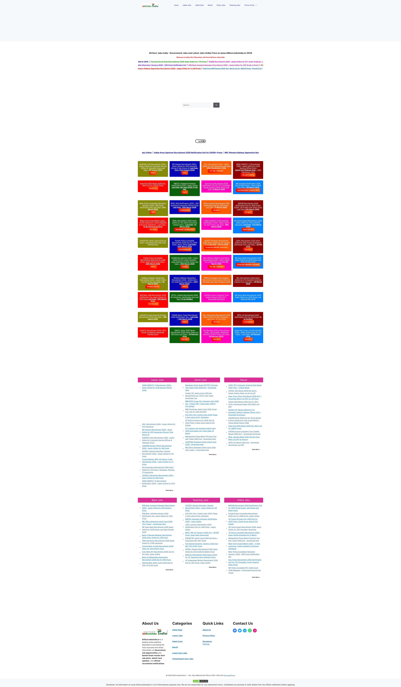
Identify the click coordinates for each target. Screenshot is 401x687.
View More (169, 490)
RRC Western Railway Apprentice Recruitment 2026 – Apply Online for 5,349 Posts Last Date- (216, 261)
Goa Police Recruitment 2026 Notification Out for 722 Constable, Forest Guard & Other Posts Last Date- (216, 186)
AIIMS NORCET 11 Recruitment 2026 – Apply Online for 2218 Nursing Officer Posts (157, 387)
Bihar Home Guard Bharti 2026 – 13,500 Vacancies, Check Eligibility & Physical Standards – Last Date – (153, 224)
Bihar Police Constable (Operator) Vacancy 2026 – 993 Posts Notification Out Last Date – (153, 206)
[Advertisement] (200, 26)
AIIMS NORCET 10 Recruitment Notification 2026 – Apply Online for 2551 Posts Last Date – (216, 224)
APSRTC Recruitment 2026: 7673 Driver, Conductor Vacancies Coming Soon (153, 332)
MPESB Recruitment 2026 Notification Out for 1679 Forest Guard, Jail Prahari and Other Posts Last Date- (248, 206)
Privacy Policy (209, 636)
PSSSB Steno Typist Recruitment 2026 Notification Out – (184, 317)
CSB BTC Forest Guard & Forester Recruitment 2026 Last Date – (153, 317)
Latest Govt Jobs (179, 653)
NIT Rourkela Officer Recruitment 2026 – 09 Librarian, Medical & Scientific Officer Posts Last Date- (216, 333)
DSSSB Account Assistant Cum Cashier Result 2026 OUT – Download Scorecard (216, 297)
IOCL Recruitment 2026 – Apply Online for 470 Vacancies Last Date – (216, 166)
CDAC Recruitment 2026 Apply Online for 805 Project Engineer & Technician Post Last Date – (248, 244)
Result (210, 5)
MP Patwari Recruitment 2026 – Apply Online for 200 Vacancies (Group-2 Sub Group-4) (185, 167)
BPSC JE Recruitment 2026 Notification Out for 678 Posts (247, 316)
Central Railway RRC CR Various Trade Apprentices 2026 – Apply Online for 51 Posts (157, 461)
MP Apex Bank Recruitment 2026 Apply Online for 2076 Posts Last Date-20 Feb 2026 (248, 260)
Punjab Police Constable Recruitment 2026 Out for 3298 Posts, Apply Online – (184, 244)
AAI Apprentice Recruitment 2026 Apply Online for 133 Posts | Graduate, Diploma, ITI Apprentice (158, 469)
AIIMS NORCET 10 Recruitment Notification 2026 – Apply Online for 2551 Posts (158, 483)
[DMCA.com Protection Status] (200, 682)
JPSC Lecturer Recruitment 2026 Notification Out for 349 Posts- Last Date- (216, 205)
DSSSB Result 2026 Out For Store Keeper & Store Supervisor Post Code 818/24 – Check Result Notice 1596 (244, 420)
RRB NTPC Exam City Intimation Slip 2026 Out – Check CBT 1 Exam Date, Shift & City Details (202, 403)
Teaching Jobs (234, 5)
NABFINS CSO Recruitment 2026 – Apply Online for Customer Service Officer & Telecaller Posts (158, 440)
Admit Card (199, 5)
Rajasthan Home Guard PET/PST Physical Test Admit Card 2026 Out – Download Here (201, 387)
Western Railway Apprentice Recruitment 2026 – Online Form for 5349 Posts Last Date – (185, 281)
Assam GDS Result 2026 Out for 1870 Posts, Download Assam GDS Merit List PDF (244, 404)
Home (176, 5)
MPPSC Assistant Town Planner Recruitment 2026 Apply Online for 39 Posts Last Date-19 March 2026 (216, 280)
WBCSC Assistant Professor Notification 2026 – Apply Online (185, 186)
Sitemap (206, 644)
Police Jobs (221, 5)
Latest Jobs (187, 5)
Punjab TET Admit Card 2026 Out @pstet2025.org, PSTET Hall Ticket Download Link (199, 395)
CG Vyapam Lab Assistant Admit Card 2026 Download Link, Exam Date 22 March (200, 430)
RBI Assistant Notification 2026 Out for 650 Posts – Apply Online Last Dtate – (248, 185)
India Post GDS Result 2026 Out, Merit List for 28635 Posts (153, 184)
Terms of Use (249, 5)
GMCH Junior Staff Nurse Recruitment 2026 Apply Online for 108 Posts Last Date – (184, 333)
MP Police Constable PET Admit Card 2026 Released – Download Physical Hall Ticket (244, 570)
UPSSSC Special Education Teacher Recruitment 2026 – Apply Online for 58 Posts (158, 453)
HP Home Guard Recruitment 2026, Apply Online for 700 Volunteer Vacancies (248, 224)
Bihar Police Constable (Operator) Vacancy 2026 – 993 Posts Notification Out (244, 554)
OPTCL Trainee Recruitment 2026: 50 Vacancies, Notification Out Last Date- (185, 297)
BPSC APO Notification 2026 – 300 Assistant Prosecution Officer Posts (185, 205)
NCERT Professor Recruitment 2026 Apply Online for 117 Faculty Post (216, 243)
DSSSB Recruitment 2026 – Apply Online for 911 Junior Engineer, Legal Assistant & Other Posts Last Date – (184, 261)
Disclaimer (207, 641)
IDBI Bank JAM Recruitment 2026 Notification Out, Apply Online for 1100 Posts (153, 298)
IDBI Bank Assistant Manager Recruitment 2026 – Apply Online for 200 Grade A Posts (158, 507)
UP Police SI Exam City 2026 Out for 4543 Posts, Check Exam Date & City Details (200, 422)
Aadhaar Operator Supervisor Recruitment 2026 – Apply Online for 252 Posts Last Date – (153, 281)
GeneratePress (229, 675)
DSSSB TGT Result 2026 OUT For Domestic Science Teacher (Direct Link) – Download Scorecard (244, 412)
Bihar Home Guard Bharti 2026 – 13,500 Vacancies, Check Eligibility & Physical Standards (244, 546)
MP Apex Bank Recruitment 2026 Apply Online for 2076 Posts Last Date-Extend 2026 (158, 529)
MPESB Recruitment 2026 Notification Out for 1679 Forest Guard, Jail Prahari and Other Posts (245, 507)
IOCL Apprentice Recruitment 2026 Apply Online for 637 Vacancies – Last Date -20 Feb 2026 (216, 317)
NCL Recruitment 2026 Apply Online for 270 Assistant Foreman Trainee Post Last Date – (248, 281)
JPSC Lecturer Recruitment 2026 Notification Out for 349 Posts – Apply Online (200, 527)
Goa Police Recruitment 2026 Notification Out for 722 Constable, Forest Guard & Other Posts (244, 562)
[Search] (216, 105)
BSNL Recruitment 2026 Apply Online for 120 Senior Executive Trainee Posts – (184, 224)
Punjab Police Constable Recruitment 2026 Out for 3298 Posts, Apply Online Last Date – (152, 261)
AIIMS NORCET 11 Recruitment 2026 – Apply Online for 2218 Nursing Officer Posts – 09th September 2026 (248, 168)
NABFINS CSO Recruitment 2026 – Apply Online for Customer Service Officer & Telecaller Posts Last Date (153, 167)
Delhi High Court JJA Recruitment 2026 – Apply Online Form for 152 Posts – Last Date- (248, 333)
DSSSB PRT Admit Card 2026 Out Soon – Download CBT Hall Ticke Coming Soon (153, 243)
